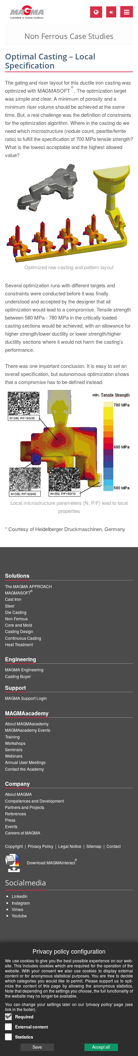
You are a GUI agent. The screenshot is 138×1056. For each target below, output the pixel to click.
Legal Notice (69, 846)
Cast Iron (13, 599)
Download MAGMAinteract (52, 862)
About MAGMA (18, 794)
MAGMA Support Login (26, 698)
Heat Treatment (19, 644)
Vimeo (17, 909)
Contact (114, 846)
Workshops (15, 743)
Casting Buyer (18, 676)
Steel (9, 606)
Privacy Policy (40, 846)
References (15, 813)
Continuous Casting (23, 638)
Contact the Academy (24, 769)
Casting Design (19, 631)
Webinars (13, 756)
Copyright (14, 846)
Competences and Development (34, 801)
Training (12, 736)
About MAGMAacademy (27, 723)
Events (11, 826)
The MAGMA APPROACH (28, 586)
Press (10, 820)
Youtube (19, 915)
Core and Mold (18, 625)
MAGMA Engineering (24, 669)
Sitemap (93, 846)
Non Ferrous (16, 618)
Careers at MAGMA (22, 832)
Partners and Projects (24, 807)
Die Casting (15, 612)
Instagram (21, 903)
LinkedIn (19, 896)
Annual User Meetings (25, 762)
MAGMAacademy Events (27, 730)
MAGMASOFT (18, 592)
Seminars (13, 749)
